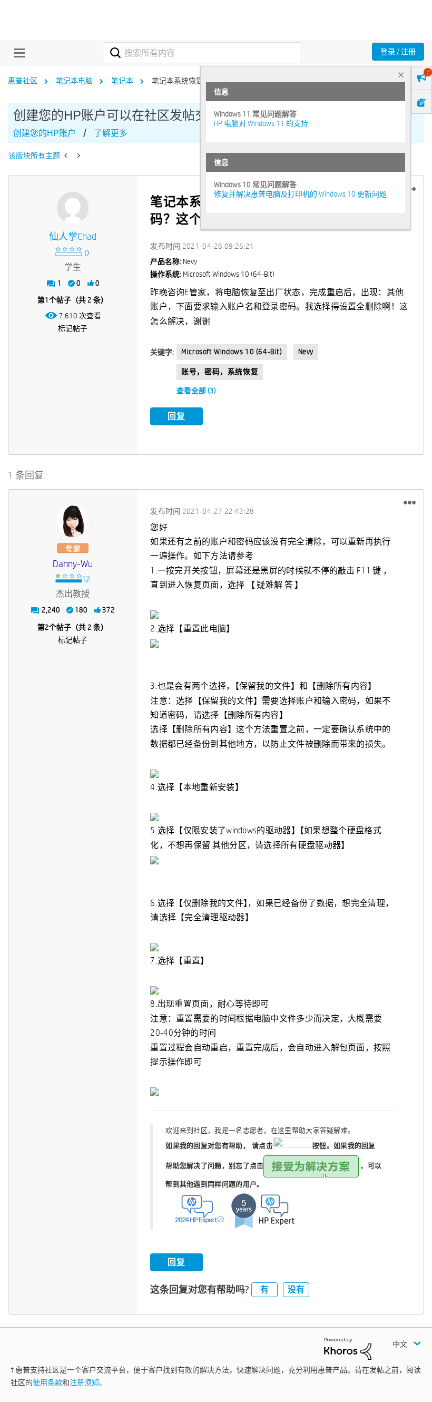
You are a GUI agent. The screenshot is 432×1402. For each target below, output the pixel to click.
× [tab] (401, 74)
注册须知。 (88, 1382)
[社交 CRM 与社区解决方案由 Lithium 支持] (347, 1348)
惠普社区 (22, 80)
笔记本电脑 (74, 80)
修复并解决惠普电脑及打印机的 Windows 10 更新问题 (300, 194)
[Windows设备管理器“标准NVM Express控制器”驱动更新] (67, 155)
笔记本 (122, 80)
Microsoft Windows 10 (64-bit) (231, 351)
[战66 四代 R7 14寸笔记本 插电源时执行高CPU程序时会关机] (78, 155)
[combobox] (202, 52)
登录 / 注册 (398, 51)
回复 (176, 416)
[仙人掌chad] (73, 207)
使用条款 (47, 1382)
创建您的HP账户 (44, 133)
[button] (409, 502)
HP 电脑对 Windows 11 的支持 (261, 123)
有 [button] (264, 1289)
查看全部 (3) (196, 390)
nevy (305, 351)
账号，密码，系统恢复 (219, 371)
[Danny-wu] (73, 521)
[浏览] (17, 53)
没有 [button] (296, 1289)
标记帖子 (72, 328)
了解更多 (110, 133)
